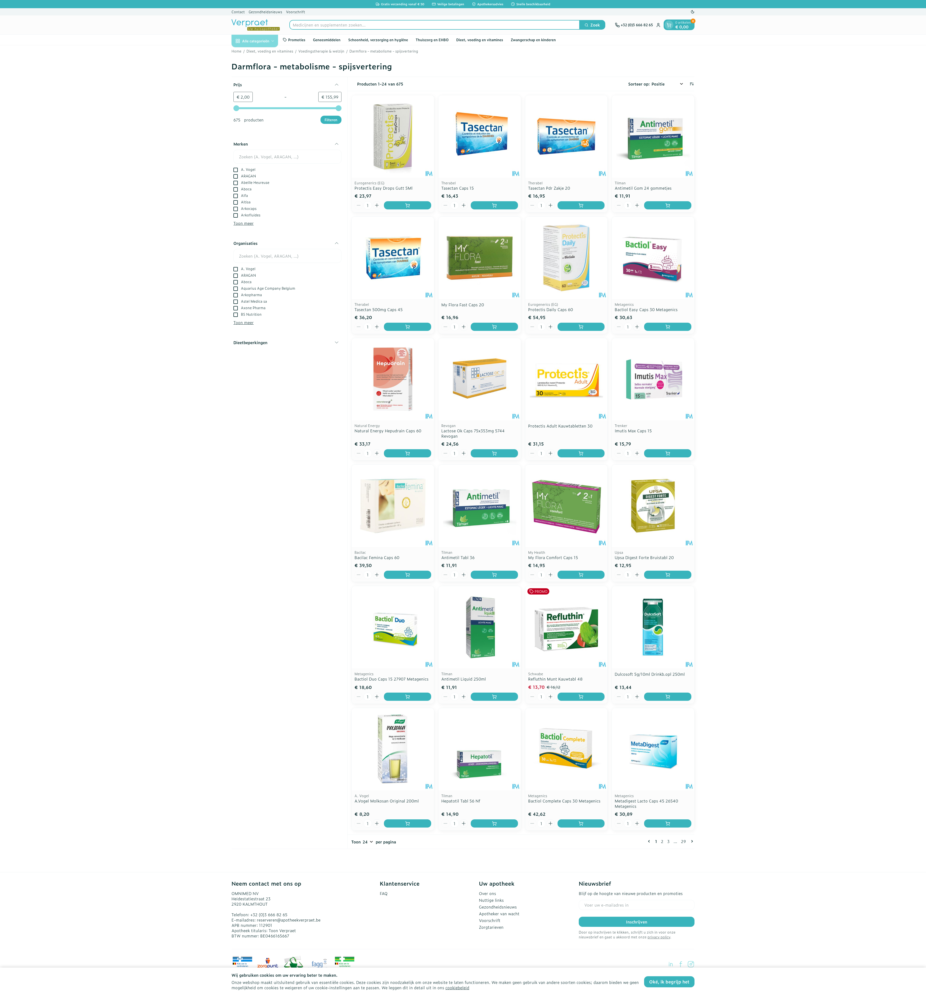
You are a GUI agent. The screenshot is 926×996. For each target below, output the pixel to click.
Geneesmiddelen (326, 39)
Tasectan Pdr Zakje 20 (549, 188)
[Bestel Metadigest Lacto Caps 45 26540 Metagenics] (667, 823)
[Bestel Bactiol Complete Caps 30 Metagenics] (581, 823)
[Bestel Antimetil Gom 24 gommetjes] (667, 205)
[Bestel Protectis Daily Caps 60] (581, 327)
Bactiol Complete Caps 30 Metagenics (564, 801)
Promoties (296, 39)
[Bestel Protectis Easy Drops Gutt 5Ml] (407, 205)
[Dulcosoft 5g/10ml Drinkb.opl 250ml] (653, 627)
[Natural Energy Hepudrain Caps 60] (393, 379)
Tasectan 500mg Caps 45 (378, 309)
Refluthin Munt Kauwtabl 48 (555, 679)
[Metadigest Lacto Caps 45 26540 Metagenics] (653, 749)
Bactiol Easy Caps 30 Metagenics (646, 309)
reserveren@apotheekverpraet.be (288, 920)
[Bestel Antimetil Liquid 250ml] (494, 697)
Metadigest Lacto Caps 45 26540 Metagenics (646, 803)
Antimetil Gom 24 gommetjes (643, 188)
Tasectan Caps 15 (457, 188)
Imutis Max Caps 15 (633, 431)
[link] (650, 841)
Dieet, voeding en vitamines (479, 39)
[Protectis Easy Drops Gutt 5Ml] (393, 136)
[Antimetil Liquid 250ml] (479, 627)
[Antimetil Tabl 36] (479, 506)
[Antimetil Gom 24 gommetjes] (653, 136)
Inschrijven (636, 922)
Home (236, 51)
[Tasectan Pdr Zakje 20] (566, 136)
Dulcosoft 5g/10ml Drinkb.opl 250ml (650, 674)
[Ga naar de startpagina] (256, 25)
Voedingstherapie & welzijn (321, 51)
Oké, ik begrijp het (669, 981)
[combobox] (434, 25)
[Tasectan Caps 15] (479, 136)
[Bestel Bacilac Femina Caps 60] (407, 575)
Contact (238, 11)
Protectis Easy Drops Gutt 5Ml (383, 188)
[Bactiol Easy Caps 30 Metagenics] (653, 258)
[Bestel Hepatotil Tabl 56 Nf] (494, 823)
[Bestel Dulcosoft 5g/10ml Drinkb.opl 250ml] (667, 697)
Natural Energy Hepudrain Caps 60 (387, 431)
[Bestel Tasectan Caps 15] (494, 205)
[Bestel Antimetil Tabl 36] (494, 575)
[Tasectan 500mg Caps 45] (393, 258)
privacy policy (658, 936)
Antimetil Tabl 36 (458, 557)
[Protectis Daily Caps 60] (566, 258)
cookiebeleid (457, 987)
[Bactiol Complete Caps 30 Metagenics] (566, 749)
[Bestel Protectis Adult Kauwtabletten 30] (581, 453)
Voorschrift (295, 11)
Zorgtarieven (491, 927)
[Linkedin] (670, 964)
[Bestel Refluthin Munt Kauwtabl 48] (581, 697)
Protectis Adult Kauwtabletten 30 (560, 426)
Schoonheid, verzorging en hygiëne (378, 39)
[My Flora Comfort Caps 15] (566, 506)
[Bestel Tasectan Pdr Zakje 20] (581, 205)
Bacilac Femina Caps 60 (376, 557)
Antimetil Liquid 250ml (463, 679)
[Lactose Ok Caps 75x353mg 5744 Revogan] (479, 379)
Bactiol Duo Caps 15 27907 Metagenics (391, 679)
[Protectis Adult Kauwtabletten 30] (566, 379)
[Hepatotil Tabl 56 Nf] (479, 749)
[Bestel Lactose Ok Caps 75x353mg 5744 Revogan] (494, 453)
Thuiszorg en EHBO (432, 39)
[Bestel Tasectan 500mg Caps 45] (407, 327)
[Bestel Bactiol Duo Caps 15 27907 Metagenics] (407, 697)
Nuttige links (491, 900)
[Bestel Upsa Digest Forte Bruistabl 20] (667, 575)
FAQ (384, 893)
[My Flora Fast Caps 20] (479, 258)
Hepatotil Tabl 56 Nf (460, 801)
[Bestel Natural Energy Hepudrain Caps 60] (407, 453)
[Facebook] (680, 964)
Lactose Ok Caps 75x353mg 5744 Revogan (473, 433)
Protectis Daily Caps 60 (550, 309)
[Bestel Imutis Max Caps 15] (667, 453)
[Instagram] (690, 964)
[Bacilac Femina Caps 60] (393, 506)
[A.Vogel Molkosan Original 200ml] (393, 749)
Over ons (487, 893)
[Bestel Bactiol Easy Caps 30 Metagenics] (667, 327)
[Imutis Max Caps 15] (653, 379)
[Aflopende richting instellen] (691, 84)
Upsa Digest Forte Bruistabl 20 (644, 557)
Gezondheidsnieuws (265, 11)
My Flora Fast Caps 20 (462, 304)
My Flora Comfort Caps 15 (553, 557)
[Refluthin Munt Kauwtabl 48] (566, 627)
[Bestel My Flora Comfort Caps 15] (581, 575)
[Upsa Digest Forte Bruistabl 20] (653, 506)
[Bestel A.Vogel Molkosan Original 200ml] (407, 823)
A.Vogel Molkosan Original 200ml (386, 801)
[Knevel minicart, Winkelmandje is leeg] (669, 25)
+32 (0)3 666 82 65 (268, 914)
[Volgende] (691, 841)
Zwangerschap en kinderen (533, 39)
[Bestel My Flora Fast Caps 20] (494, 327)
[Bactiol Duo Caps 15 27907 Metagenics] (393, 627)
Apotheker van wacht (499, 913)
